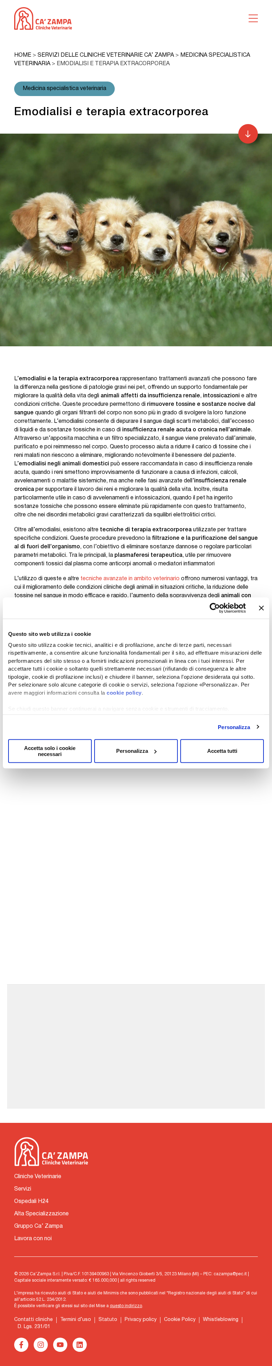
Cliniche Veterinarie (37, 1176)
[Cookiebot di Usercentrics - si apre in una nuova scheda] (215, 608)
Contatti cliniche (33, 1319)
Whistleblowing (220, 1319)
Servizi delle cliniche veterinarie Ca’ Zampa (106, 55)
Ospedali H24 (31, 1201)
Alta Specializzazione (41, 1213)
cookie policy (124, 692)
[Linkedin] (80, 1345)
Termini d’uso (75, 1319)
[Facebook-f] (21, 1345)
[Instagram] (41, 1345)
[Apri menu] (253, 18)
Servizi (22, 1189)
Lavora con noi (33, 1238)
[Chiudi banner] (261, 608)
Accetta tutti (222, 751)
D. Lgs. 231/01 (34, 1327)
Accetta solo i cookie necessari (49, 751)
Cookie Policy (180, 1319)
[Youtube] (60, 1345)
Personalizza (234, 727)
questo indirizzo (126, 1306)
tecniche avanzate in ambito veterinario (130, 578)
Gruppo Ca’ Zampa (38, 1226)
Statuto (107, 1319)
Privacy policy (141, 1319)
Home (22, 55)
